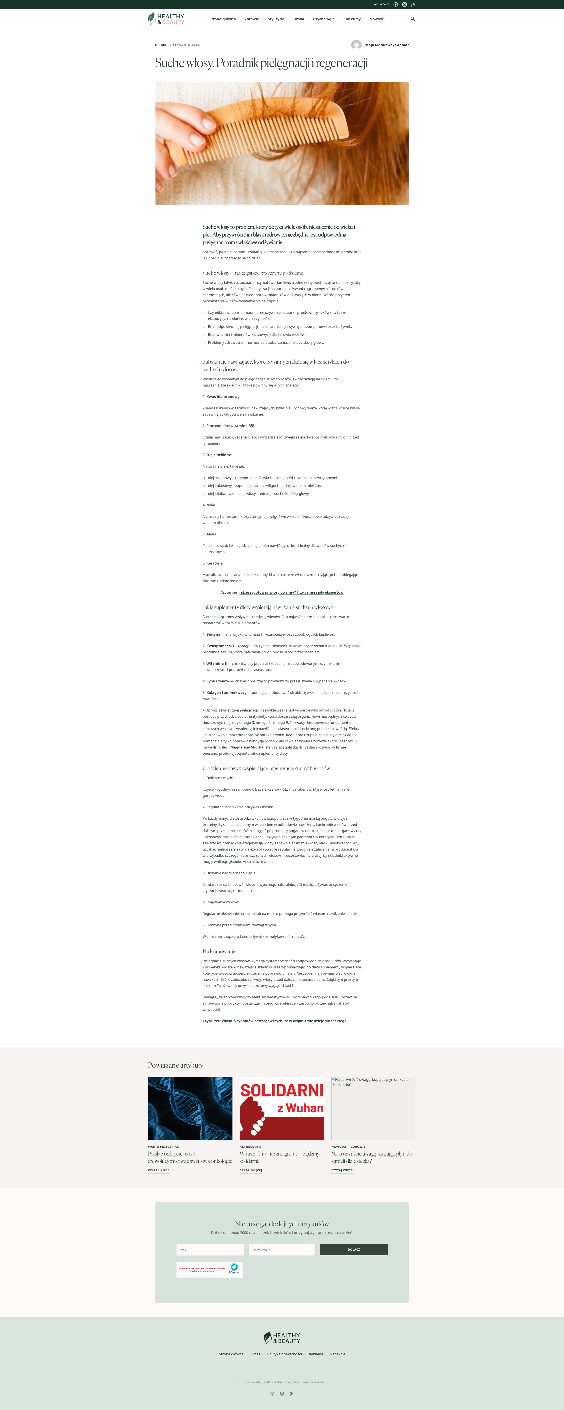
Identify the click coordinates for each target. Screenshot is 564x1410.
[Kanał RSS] (413, 4)
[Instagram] (404, 4)
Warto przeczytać (163, 1147)
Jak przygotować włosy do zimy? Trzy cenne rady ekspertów (291, 592)
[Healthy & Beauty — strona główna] (166, 18)
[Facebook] (395, 4)
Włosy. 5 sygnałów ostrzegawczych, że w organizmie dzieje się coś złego (284, 1020)
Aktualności (382, 4)
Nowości (338, 1147)
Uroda (160, 45)
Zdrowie (358, 1147)
